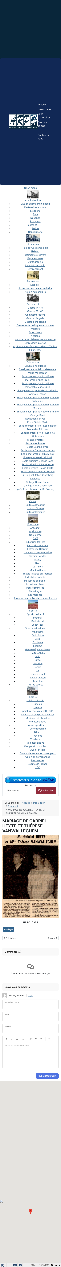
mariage (8, 929)
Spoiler (49, 1039)
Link (30, 1039)
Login (30, 995)
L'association (45, 109)
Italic (12, 1039)
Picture (36, 1039)
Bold (6, 1039)
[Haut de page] (56, 1261)
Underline (17, 1039)
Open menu (30, 187)
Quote (22, 1039)
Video (41, 1039)
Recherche (30, 785)
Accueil (42, 104)
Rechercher (47, 790)
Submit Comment (47, 1076)
